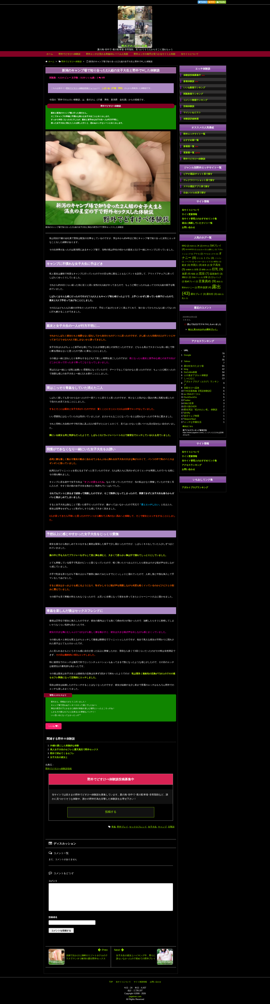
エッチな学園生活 (192, 422)
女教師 (190, 269)
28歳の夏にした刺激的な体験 (64, 745)
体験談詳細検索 (191, 119)
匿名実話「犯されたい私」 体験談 (200, 409)
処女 (186, 265)
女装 (197, 269)
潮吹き (186, 277)
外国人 (196, 264)
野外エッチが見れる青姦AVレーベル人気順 (107, 54)
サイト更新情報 (189, 214)
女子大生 (152, 826)
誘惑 (220, 281)
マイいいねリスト (192, 112)
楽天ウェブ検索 (191, 416)
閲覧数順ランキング (193, 94)
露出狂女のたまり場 (194, 366)
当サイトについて (189, 54)
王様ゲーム (197, 277)
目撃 (206, 277)
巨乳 (217, 269)
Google (187, 355)
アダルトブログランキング (195, 487)
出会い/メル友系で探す (194, 192)
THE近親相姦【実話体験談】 (198, 391)
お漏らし (212, 249)
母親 (194, 274)
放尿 (186, 273)
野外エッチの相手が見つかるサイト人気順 (154, 54)
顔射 (221, 294)
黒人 (185, 298)
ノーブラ (189, 262)
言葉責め (207, 281)
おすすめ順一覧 (191, 140)
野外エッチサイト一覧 (194, 134)
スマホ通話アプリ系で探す (196, 186)
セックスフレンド (138, 826)
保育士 (217, 262)
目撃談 (171, 826)
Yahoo (187, 361)
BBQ (185, 246)
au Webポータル (192, 394)
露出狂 (211, 294)
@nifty (187, 412)
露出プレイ (198, 294)
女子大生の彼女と (59, 757)
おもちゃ (202, 249)
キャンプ (162, 826)
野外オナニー (189, 287)
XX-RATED (191, 249)
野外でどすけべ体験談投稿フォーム (81, 88)
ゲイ (200, 258)
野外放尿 (204, 287)
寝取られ (206, 269)
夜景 (205, 265)
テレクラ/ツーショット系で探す (199, 180)
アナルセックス (210, 254)
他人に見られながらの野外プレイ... (203, 329)
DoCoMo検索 (190, 372)
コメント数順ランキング (195, 100)
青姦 (113, 826)
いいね (53, 726)
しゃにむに (189, 378)
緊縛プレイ (191, 281)
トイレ (208, 258)
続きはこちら (188, 426)
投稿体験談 (188, 106)
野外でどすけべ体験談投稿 (58, 768)
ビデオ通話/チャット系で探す (197, 174)
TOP (111, 982)
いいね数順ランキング (194, 87)
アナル (198, 254)
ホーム (49, 54)
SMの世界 (189, 403)
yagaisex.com (135, 996)
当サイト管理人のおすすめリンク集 (199, 218)
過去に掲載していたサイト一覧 (197, 223)
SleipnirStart (190, 419)
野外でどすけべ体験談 (69, 54)
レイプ (209, 262)
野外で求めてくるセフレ (62, 753)
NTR (206, 246)
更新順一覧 (191, 152)
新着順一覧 (190, 146)
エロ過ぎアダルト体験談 (196, 375)
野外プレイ (122, 826)
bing (186, 369)
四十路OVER (190, 406)
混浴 (204, 273)
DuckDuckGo (190, 397)
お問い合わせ (188, 227)
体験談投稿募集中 (194, 75)
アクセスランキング (192, 465)
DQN (193, 246)
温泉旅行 (216, 274)
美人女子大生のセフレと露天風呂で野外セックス (74, 749)
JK (199, 246)
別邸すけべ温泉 (191, 387)
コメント (53, 881)
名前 (111, 918)
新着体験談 (190, 81)
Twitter (187, 400)
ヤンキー (199, 262)
